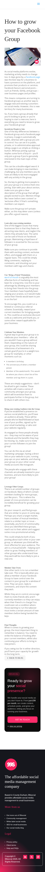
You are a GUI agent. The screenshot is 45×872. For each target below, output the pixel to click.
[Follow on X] (32, 857)
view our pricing (16, 726)
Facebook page (33, 77)
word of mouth (11, 277)
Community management (16, 818)
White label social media (16, 821)
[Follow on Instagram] (38, 857)
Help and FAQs (12, 848)
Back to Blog (16, 658)
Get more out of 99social (16, 815)
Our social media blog (15, 828)
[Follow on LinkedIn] (25, 857)
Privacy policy (11, 842)
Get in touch (22, 720)
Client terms (11, 845)
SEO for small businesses (16, 825)
